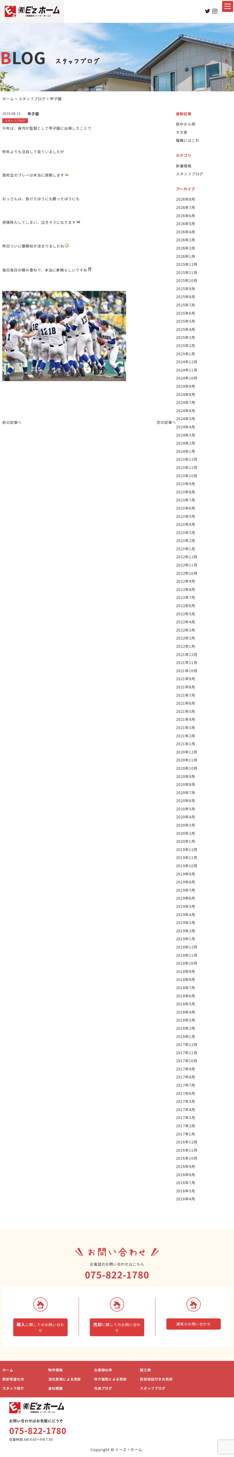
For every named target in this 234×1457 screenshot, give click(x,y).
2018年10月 (186, 963)
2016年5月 (185, 1191)
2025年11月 (186, 272)
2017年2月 (185, 1125)
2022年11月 (186, 565)
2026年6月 (185, 215)
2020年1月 (185, 841)
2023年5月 (185, 516)
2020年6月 (185, 800)
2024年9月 (185, 386)
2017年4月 (185, 1109)
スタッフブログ (189, 174)
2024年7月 (185, 402)
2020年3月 (185, 825)
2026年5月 (185, 223)
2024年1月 (185, 451)
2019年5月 (185, 906)
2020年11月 (186, 760)
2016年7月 (185, 1182)
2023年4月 (185, 524)
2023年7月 (185, 500)
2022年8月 (185, 589)
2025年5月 (185, 321)
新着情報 (183, 166)
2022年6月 (185, 605)
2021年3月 (185, 727)
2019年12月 (186, 849)
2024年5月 (185, 418)
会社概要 (55, 1388)
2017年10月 (186, 1060)
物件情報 (55, 1369)
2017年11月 (186, 1052)
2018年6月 (185, 996)
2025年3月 (185, 337)
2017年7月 (185, 1085)
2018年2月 (185, 1028)
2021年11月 (186, 662)
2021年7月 (185, 695)
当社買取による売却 (64, 1379)
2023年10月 (186, 475)
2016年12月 (186, 1142)
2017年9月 (185, 1069)
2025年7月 (185, 305)
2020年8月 (185, 784)
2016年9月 (185, 1166)
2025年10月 (186, 280)
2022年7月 (185, 597)
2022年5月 (185, 614)
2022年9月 (185, 581)
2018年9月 (185, 971)
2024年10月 (186, 378)
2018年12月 (186, 947)
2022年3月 (185, 630)
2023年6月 (185, 508)
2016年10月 (186, 1158)
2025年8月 (185, 296)
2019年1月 (185, 938)
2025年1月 (185, 353)
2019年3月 (185, 922)
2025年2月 (185, 345)
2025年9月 (185, 288)
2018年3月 (185, 1020)
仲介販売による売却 (110, 1379)
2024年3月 (185, 435)
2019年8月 (185, 882)
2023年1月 (185, 548)
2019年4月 (185, 914)
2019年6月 (185, 898)
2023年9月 (185, 483)
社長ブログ (103, 1388)
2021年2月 (185, 735)
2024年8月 (185, 394)
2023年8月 (185, 492)
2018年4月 (185, 1012)
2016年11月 (186, 1150)
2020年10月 (186, 768)
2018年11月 (186, 955)
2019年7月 (185, 890)
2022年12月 (186, 556)
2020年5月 (185, 808)
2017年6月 (185, 1093)
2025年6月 (185, 313)
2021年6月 (185, 703)
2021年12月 (186, 654)
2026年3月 (185, 239)
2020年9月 (185, 776)
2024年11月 (186, 370)
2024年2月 (185, 443)
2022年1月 (185, 646)
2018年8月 (185, 979)
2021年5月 (185, 711)
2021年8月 (185, 687)
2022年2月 (185, 638)
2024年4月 (185, 426)
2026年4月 (185, 231)
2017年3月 (185, 1117)
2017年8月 (185, 1077)
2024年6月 (185, 410)
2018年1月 (185, 1036)
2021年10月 (186, 670)
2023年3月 (185, 532)
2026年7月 (185, 207)
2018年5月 (185, 1003)
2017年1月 (185, 1134)
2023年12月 (186, 459)
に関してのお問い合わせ (40, 1327)
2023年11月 (186, 467)
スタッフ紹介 (13, 1388)
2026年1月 (185, 256)
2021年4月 (185, 719)
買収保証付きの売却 (156, 1379)
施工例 (145, 1369)
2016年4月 (185, 1198)
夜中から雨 (185, 124)
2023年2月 (185, 540)
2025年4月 (185, 329)
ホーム (7, 1369)
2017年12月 (186, 1044)
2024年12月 (186, 361)
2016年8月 (185, 1174)
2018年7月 (185, 987)
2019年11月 (186, 857)
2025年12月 (186, 264)
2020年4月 (185, 816)
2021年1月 (185, 743)
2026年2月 (185, 248)
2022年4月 (185, 621)
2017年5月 (185, 1101)
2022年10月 (186, 573)
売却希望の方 (13, 1379)
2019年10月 (186, 865)
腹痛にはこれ (187, 140)
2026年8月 (185, 199)
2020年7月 (185, 792)
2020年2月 (185, 833)
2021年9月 (185, 678)
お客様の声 (103, 1369)
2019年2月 (185, 930)
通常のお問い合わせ (193, 1324)
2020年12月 (186, 752)
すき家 (182, 132)
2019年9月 (185, 874)
